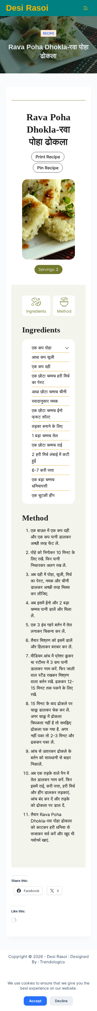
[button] (67, 347)
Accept (35, 1001)
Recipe (48, 33)
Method (64, 311)
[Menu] (86, 8)
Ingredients (36, 311)
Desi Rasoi (27, 8)
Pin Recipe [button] (47, 167)
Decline (61, 1001)
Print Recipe (48, 156)
